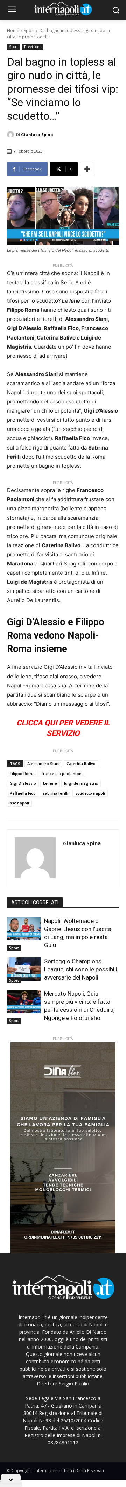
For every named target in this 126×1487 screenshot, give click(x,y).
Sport (29, 30)
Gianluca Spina (37, 134)
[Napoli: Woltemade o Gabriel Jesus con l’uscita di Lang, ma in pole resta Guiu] (24, 928)
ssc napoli (19, 803)
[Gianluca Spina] (11, 134)
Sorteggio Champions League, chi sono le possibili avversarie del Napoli (80, 969)
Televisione (32, 46)
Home (13, 30)
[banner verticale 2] (63, 1147)
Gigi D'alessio (23, 783)
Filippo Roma (22, 773)
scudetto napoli (90, 793)
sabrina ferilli (55, 793)
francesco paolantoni (62, 773)
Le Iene (50, 783)
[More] (87, 169)
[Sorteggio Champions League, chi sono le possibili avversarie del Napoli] (24, 969)
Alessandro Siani (43, 763)
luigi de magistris (81, 783)
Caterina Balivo (81, 763)
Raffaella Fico (23, 793)
